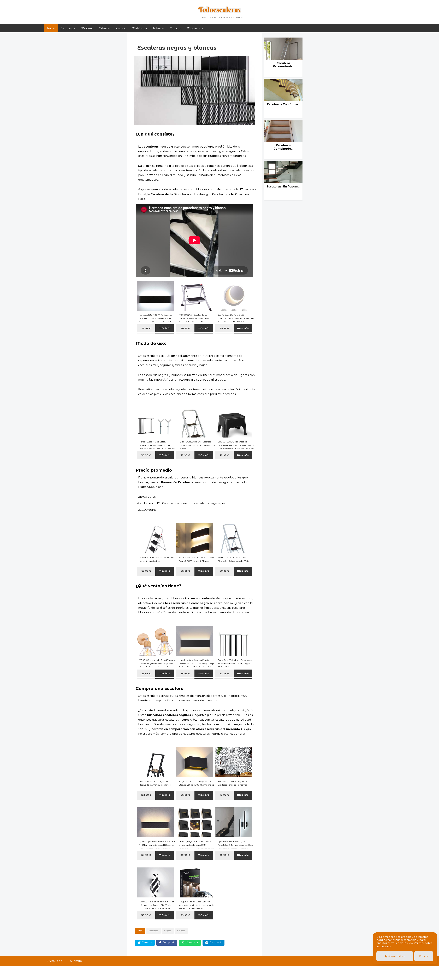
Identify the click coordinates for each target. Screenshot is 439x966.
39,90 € (185, 455)
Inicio (51, 28)
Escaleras (68, 28)
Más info (164, 328)
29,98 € (146, 673)
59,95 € (224, 570)
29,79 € (224, 328)
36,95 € (185, 328)
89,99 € (185, 855)
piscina (121, 28)
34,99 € (146, 855)
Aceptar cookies (396, 956)
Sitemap (76, 961)
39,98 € (146, 915)
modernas (195, 28)
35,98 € (224, 855)
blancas (181, 930)
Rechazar (424, 956)
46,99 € (185, 570)
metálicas (139, 28)
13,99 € (224, 794)
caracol (175, 28)
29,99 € (185, 915)
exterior (104, 28)
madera (87, 28)
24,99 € (185, 673)
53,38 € (224, 673)
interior (158, 28)
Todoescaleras (219, 9)
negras (167, 930)
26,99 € (146, 328)
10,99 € (224, 455)
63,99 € (146, 570)
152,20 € (146, 794)
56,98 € (146, 455)
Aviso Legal (55, 961)
